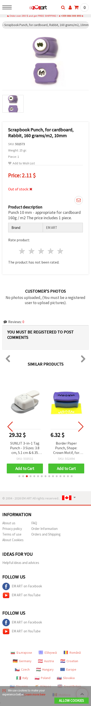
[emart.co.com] (30, 8)
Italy (25, 678)
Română (75, 652)
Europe (71, 669)
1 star (22, 251)
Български (24, 652)
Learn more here (35, 694)
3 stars (41, 251)
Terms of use (11, 534)
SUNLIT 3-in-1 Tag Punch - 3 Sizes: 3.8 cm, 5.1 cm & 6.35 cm (24, 448)
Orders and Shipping (46, 534)
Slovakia (69, 678)
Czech (25, 669)
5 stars (60, 251)
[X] (4, 690)
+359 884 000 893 (71, 16)
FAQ (34, 523)
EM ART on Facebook (27, 586)
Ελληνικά (51, 652)
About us (8, 523)
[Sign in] (70, 7)
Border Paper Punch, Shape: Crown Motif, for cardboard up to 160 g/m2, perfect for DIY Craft (66, 448)
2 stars (32, 251)
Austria (49, 661)
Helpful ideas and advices (20, 562)
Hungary (48, 669)
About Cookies (13, 540)
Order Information (44, 528)
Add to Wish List (24, 163)
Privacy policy (12, 528)
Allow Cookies (71, 700)
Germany (25, 661)
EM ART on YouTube (26, 595)
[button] (19, 476)
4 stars (51, 251)
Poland (45, 678)
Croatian (72, 661)
